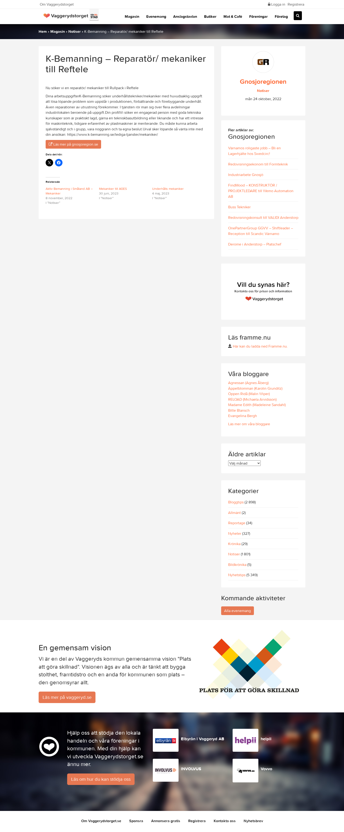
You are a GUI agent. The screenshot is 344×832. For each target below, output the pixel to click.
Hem (43, 31)
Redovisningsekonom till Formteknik (258, 164)
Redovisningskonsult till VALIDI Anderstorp (263, 217)
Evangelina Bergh (242, 415)
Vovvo (266, 768)
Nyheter (234, 533)
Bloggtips (236, 502)
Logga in (277, 4)
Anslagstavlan (185, 16)
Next (300, 291)
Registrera (296, 4)
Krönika (234, 543)
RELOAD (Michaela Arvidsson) (252, 399)
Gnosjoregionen (263, 81)
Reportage (236, 522)
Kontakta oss (225, 820)
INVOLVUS (191, 768)
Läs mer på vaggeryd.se (67, 697)
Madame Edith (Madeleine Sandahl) (257, 404)
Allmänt (234, 512)
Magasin (132, 16)
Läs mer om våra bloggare (249, 423)
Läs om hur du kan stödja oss (101, 779)
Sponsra (136, 820)
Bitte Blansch (239, 410)
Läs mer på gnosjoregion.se (75, 144)
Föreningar (258, 16)
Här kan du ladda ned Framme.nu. (260, 346)
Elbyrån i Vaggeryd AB (202, 738)
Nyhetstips (236, 574)
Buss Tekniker (239, 207)
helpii (266, 738)
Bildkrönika (237, 564)
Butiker (210, 16)
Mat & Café (232, 16)
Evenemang (156, 16)
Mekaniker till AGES (113, 189)
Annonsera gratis (165, 820)
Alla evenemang (237, 610)
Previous (226, 291)
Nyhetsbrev (253, 820)
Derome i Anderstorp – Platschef (254, 244)
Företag (281, 16)
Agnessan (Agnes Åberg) (248, 382)
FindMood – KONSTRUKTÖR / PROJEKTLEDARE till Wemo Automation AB (260, 191)
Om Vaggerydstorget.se (101, 820)
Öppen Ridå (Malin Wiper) (249, 393)
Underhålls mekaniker (168, 189)
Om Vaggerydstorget (57, 4)
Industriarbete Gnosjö (245, 174)
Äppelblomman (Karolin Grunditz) (255, 388)
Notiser (74, 31)
